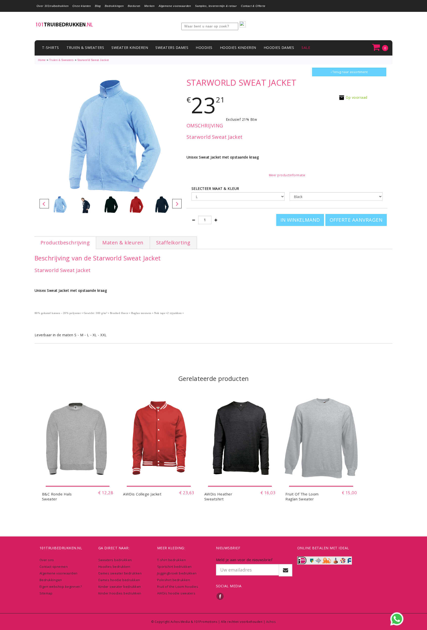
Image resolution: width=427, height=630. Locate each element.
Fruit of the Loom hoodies (177, 586)
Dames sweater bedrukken (120, 573)
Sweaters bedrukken (115, 560)
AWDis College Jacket (142, 494)
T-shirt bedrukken (171, 560)
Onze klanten (81, 5)
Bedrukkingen (114, 5)
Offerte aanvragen (356, 220)
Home (42, 60)
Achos (271, 621)
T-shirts (50, 47)
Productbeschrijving (65, 242)
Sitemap (46, 593)
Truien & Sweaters (85, 47)
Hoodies (204, 47)
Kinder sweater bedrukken (119, 586)
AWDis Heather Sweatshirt (218, 496)
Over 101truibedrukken (53, 5)
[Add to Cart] (78, 478)
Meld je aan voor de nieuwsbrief (244, 559)
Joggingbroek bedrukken (177, 573)
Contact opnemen (54, 566)
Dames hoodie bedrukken (119, 580)
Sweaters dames (171, 47)
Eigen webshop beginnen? (61, 586)
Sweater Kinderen (129, 47)
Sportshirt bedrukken (174, 566)
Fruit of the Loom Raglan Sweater (302, 496)
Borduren (134, 5)
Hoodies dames (279, 47)
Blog (98, 5)
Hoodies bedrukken (114, 566)
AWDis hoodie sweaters (176, 593)
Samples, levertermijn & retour (216, 5)
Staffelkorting (173, 242)
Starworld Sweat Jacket (93, 60)
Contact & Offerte (253, 5)
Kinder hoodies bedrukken (119, 593)
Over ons (47, 560)
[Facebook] (220, 596)
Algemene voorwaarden (175, 5)
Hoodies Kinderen (238, 47)
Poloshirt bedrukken (173, 580)
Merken (149, 5)
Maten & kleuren (123, 242)
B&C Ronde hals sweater (57, 496)
